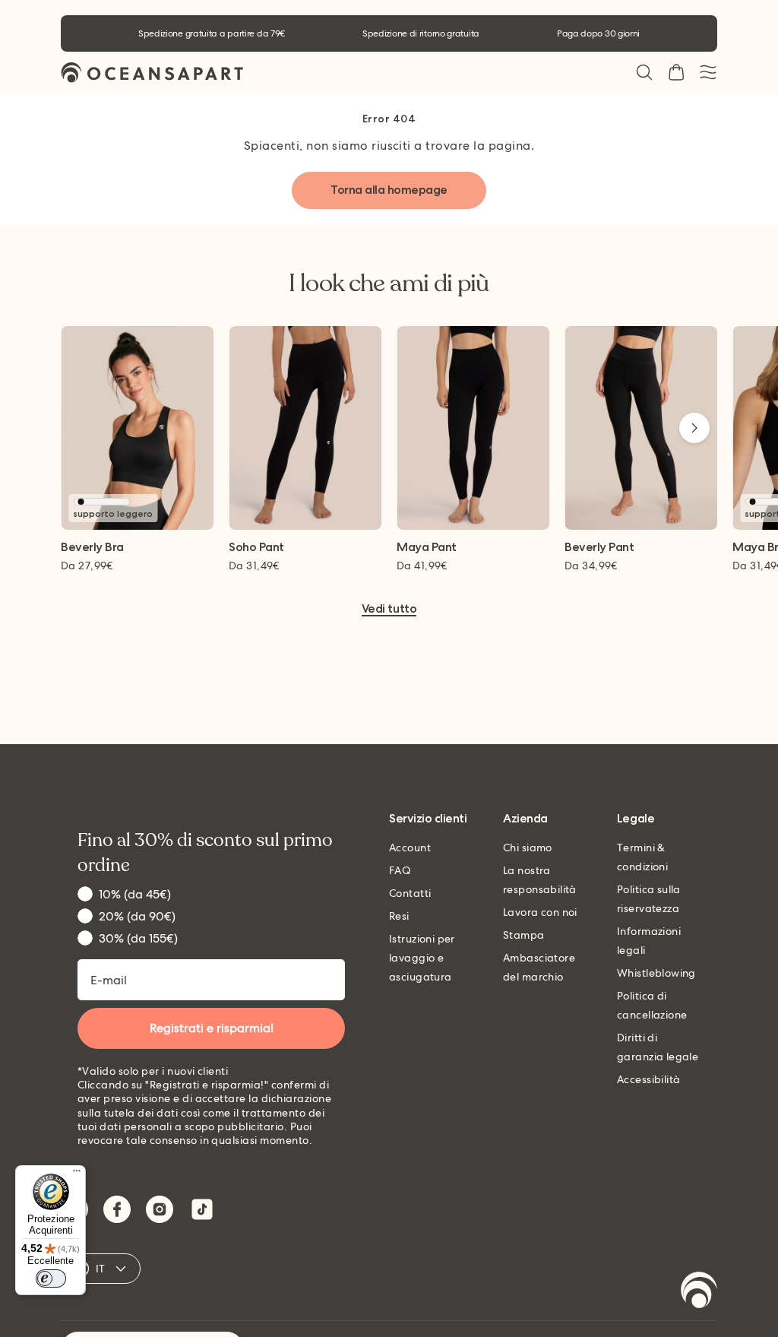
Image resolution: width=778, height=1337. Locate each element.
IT (101, 1268)
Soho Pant (256, 547)
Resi (399, 916)
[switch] (51, 1278)
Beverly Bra (92, 547)
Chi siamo (527, 847)
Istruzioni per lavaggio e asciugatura (422, 958)
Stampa (524, 935)
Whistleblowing (656, 973)
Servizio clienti (427, 819)
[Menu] (77, 1174)
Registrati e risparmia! (212, 1028)
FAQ (400, 870)
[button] (644, 72)
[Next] (694, 428)
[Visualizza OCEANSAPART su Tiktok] (202, 1209)
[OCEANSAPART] (152, 72)
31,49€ (254, 565)
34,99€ (591, 565)
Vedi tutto (389, 609)
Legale (635, 819)
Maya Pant (427, 547)
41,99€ (422, 565)
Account (410, 847)
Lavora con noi (540, 912)
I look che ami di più (389, 283)
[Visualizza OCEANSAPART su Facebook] (117, 1209)
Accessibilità (648, 1079)
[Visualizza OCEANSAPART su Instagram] (159, 1209)
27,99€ (87, 565)
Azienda (525, 819)
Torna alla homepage (389, 189)
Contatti (410, 893)
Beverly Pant (599, 547)
